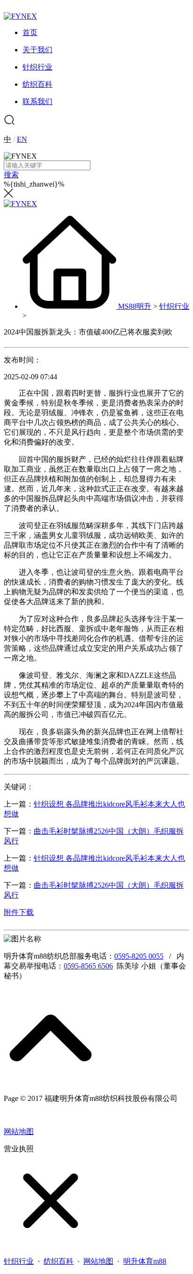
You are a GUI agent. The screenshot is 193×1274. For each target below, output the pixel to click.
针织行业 (174, 306)
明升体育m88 (144, 1261)
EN (22, 139)
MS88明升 (134, 306)
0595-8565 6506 (88, 966)
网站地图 (19, 1131)
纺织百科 (59, 1261)
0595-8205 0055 (138, 956)
